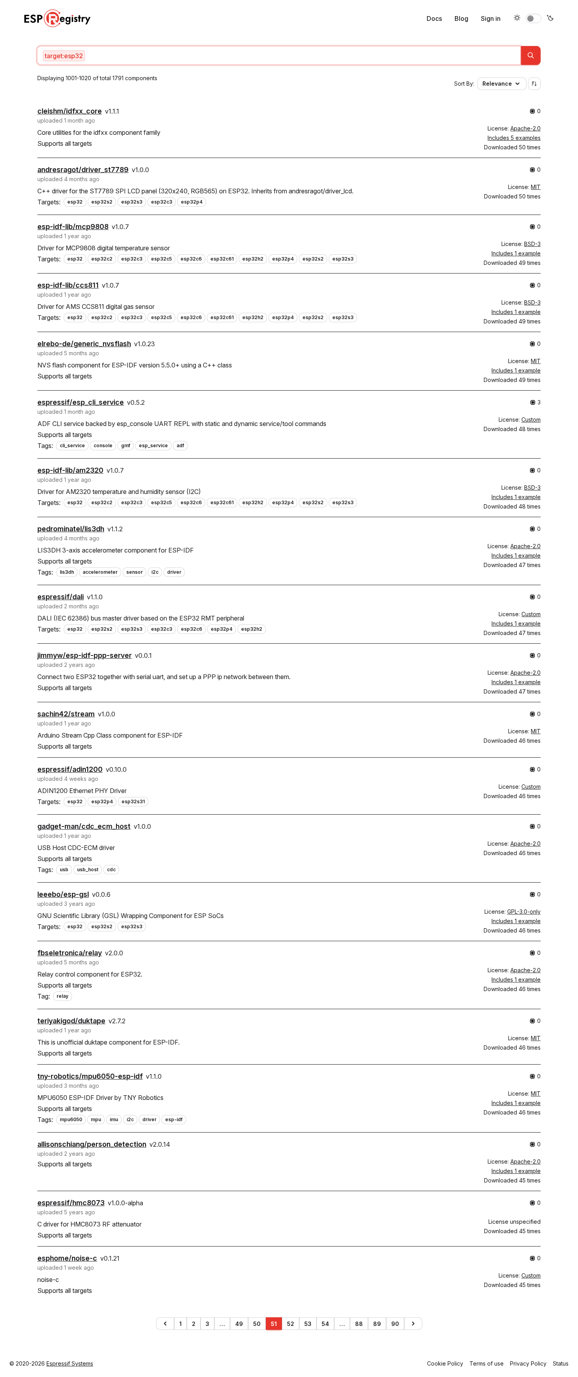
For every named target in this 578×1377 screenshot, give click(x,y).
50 (257, 1323)
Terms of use (486, 1363)
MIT (536, 187)
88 (359, 1323)
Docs (434, 18)
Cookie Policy (445, 1363)
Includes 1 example (516, 253)
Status (561, 1363)
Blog (461, 18)
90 (395, 1323)
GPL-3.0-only (524, 911)
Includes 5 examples (514, 137)
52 (290, 1323)
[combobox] (279, 55)
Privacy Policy (528, 1363)
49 (239, 1323)
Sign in (491, 18)
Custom (531, 419)
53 (307, 1323)
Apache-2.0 (525, 128)
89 (377, 1323)
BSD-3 (532, 244)
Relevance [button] (497, 83)
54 (325, 1323)
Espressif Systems (69, 1363)
